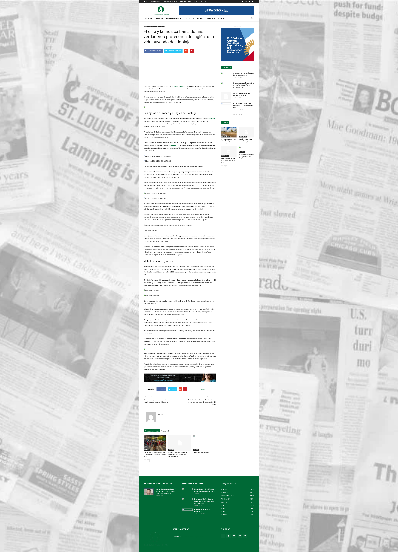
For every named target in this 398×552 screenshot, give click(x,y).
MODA (220, 18)
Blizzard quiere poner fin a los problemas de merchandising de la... (243, 105)
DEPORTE (158, 18)
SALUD (199, 18)
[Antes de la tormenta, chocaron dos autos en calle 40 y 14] (226, 75)
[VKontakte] (249, 1)
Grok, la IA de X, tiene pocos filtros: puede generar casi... (245, 141)
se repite (208, 124)
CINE (157, 26)
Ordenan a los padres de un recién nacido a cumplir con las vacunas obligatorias (158, 401)
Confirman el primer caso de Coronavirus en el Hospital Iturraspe (246, 156)
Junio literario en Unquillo (201, 452)
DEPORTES (224, 493)
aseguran (211, 118)
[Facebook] (239, 1)
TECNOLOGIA (242, 136)
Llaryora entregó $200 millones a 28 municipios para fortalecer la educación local (179, 454)
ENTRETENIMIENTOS (173, 18)
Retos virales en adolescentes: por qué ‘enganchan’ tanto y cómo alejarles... (243, 85)
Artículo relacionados (152, 431)
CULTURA (162, 26)
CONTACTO (196, 1)
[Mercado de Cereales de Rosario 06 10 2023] (226, 96)
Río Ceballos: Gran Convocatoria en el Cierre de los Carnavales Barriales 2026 (155, 454)
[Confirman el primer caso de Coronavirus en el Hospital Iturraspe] (246, 149)
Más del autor (165, 431)
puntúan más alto (158, 124)
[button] (251, 18)
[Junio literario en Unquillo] (204, 443)
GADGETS (189, 18)
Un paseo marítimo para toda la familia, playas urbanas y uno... (228, 141)
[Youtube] (252, 1)
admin (148, 46)
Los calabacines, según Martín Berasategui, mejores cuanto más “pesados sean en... (166, 491)
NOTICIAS (148, 18)
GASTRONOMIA (225, 136)
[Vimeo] (246, 1)
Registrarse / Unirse (185, 1)
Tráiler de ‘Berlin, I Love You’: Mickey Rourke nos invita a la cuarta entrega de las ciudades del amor (199, 402)
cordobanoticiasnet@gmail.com (192, 537)
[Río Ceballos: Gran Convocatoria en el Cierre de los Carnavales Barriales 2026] (155, 443)
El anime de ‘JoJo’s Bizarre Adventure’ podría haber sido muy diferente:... (204, 501)
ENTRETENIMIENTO (149, 26)
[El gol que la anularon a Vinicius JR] (187, 512)
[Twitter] (242, 1)
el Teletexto (172, 145)
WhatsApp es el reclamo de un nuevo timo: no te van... (228, 160)
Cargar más (236, 114)
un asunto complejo (178, 86)
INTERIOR (209, 18)
